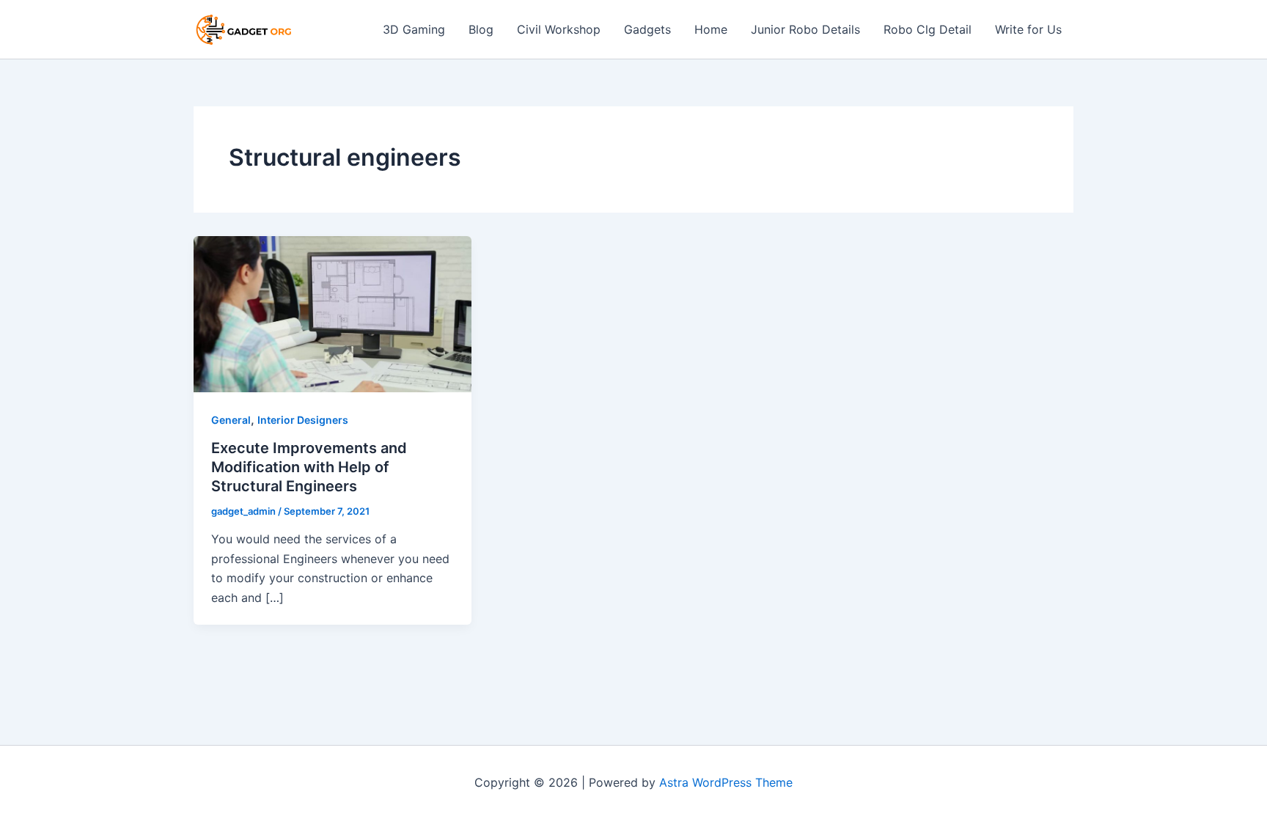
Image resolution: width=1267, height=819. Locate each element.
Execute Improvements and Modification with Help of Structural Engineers (309, 467)
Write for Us (1028, 29)
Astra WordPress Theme (726, 782)
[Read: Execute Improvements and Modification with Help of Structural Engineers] (332, 313)
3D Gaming (414, 29)
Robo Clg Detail (928, 29)
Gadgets (647, 29)
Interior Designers (302, 420)
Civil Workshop (559, 29)
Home (710, 29)
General (231, 420)
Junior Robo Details (805, 29)
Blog (481, 29)
